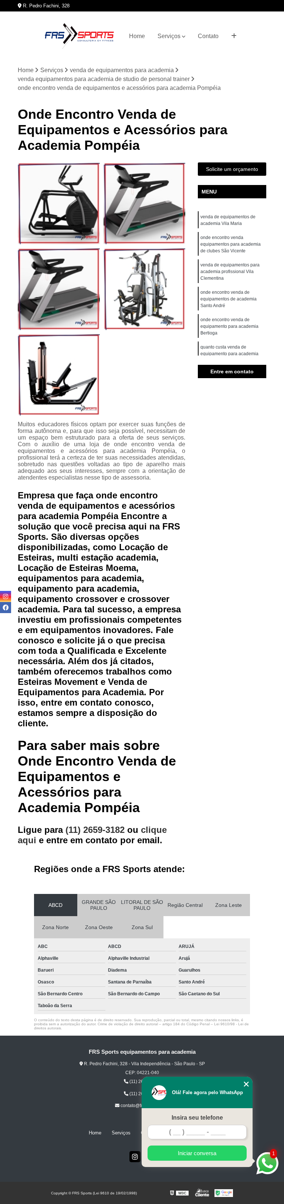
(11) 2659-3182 (96, 830)
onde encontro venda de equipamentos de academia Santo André (228, 299)
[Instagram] (135, 1156)
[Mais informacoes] (234, 36)
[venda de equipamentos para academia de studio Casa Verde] (59, 375)
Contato (208, 36)
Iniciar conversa (197, 1153)
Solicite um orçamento (232, 169)
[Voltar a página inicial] (79, 36)
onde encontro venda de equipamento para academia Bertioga (229, 326)
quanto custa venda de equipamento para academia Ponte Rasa (229, 353)
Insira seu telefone (197, 1117)
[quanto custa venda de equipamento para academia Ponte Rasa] (59, 203)
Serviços (169, 36)
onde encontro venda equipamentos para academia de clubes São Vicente (230, 244)
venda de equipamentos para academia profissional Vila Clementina (230, 271)
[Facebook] (5, 607)
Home (137, 36)
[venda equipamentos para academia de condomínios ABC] (145, 289)
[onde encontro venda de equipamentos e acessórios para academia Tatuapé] (59, 289)
